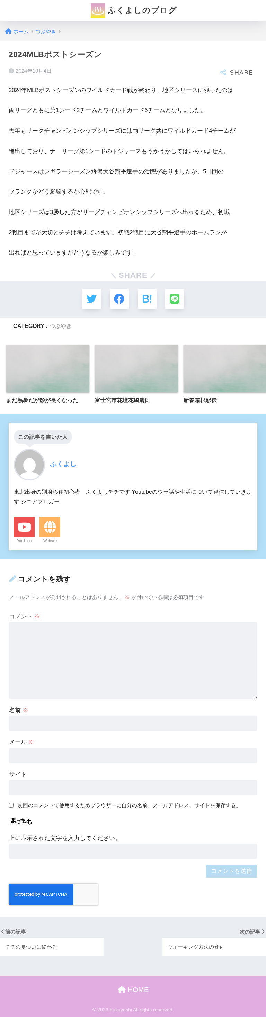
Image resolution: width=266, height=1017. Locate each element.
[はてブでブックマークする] (147, 299)
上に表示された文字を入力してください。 (65, 838)
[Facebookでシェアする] (119, 299)
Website (50, 540)
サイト (18, 774)
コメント (24, 616)
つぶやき (61, 326)
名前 (18, 710)
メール (21, 742)
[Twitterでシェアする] (91, 299)
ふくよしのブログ (141, 10)
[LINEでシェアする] (174, 299)
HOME (137, 989)
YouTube (24, 540)
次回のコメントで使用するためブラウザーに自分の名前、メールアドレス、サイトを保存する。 (129, 805)
